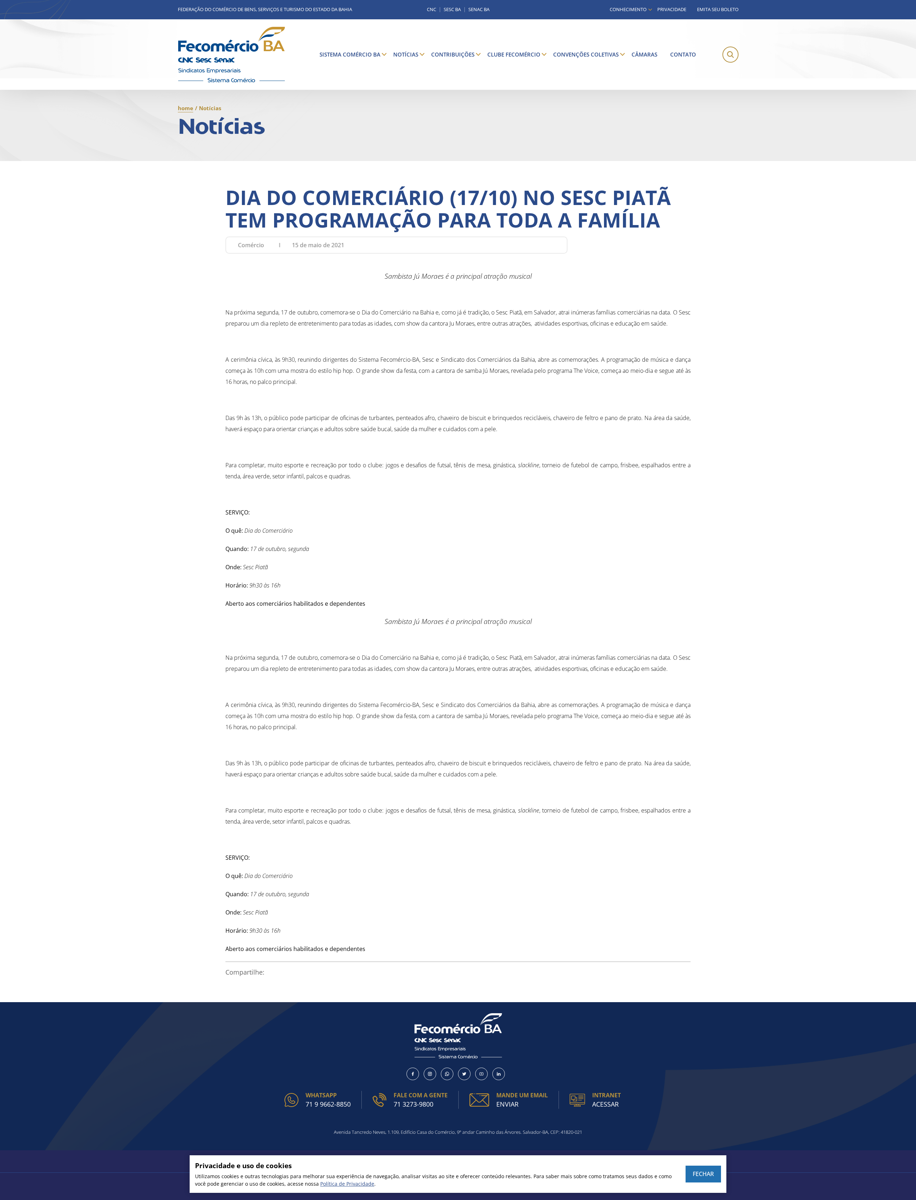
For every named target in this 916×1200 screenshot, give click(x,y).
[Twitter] (464, 1074)
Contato (683, 54)
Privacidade (671, 9)
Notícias (405, 54)
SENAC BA (478, 9)
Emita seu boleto (718, 9)
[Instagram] (430, 1074)
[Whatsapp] (447, 1074)
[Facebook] (412, 1074)
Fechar (703, 1174)
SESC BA (452, 9)
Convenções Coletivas (586, 54)
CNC (431, 9)
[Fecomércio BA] (231, 54)
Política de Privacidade (347, 1183)
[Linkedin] (498, 1074)
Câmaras (644, 54)
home (185, 108)
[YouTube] (481, 1074)
